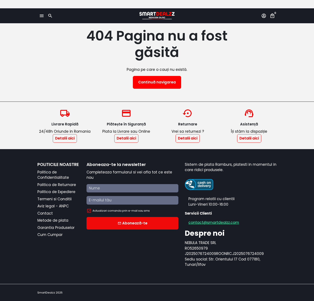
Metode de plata (52, 220)
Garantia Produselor (56, 227)
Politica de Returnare (56, 184)
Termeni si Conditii (54, 199)
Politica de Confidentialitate (53, 175)
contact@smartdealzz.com (213, 222)
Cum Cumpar (50, 234)
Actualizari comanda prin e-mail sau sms (121, 211)
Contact (45, 213)
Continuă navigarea (157, 82)
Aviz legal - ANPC (53, 206)
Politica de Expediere (56, 191)
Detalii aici (65, 138)
